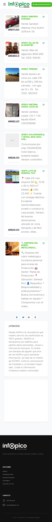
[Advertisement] (26, 400)
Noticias (5, 471)
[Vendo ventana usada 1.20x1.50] (26, 115)
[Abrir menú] (4, 5)
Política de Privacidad (34, 517)
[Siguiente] (29, 317)
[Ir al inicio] (18, 4)
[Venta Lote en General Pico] (26, 202)
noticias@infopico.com (12, 505)
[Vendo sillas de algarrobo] (26, 51)
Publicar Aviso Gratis (42, 4)
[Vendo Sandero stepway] (26, 25)
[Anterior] (23, 317)
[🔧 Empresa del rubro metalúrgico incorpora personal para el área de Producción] (26, 276)
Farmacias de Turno (8, 484)
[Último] (35, 317)
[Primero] (17, 317)
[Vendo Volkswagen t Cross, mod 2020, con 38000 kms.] (26, 148)
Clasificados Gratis (8, 474)
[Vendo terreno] (26, 82)
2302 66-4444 (10, 500)
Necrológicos (6, 480)
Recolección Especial (8, 477)
